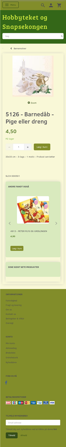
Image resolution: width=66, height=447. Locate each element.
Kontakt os (11, 314)
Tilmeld (11, 435)
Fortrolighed (11, 300)
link (55, 429)
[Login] (51, 5)
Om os (9, 309)
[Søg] (62, 36)
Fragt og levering (13, 305)
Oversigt (9, 323)
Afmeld (24, 435)
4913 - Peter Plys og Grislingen (28, 231)
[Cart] (59, 5)
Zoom (34, 102)
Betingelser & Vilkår (15, 318)
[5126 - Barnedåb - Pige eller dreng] (33, 76)
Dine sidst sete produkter (23, 266)
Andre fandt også (18, 186)
